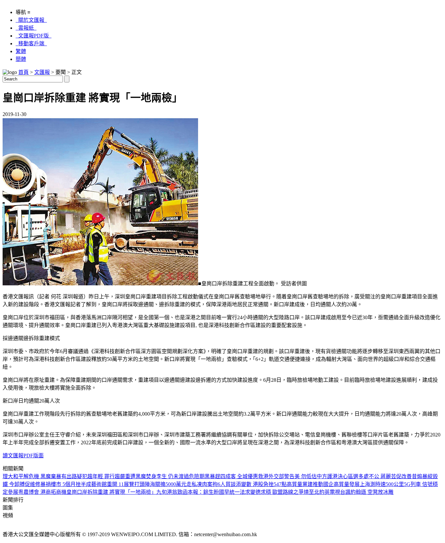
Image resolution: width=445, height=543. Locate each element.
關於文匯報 (31, 20)
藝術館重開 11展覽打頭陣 (120, 484)
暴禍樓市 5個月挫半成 (65, 484)
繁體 (21, 51)
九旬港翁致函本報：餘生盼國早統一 (198, 492)
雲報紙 (26, 28)
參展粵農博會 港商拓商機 (37, 492)
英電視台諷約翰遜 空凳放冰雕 (359, 492)
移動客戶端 (31, 43)
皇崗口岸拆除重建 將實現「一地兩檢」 (111, 492)
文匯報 (42, 72)
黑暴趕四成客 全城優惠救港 (236, 476)
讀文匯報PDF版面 (23, 455)
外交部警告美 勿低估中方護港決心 (308, 476)
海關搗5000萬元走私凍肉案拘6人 (187, 484)
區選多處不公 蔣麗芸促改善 (380, 476)
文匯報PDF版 (33, 35)
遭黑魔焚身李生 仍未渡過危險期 (167, 476)
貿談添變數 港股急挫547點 (256, 484)
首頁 (23, 72)
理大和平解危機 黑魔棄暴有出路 (40, 476)
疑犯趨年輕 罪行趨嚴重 (103, 476)
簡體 (21, 59)
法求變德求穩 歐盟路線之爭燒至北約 (282, 492)
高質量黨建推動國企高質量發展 (323, 484)
